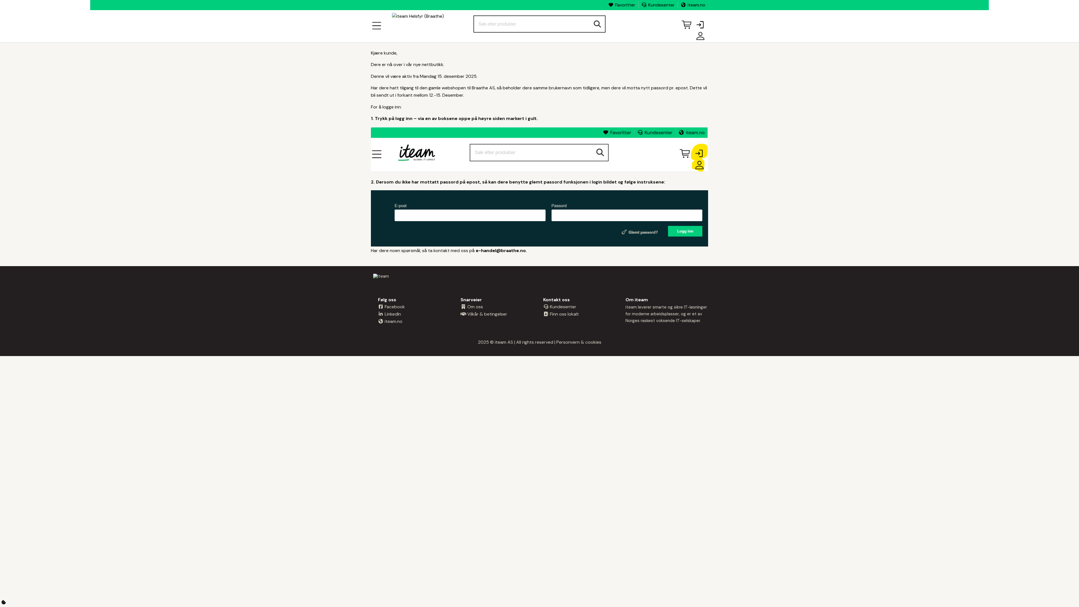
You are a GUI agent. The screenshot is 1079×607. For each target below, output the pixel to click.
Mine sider (699, 38)
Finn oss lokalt (564, 314)
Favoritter (625, 5)
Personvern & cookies (578, 342)
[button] (700, 25)
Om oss (474, 307)
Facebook (394, 307)
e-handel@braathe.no (501, 250)
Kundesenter (661, 5)
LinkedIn (392, 314)
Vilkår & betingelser (486, 314)
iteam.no (696, 5)
